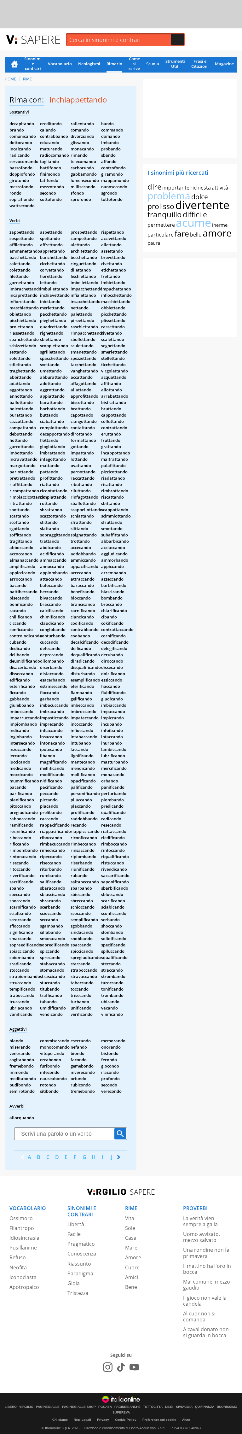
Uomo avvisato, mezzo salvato (201, 1237)
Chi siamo (60, 1419)
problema (168, 195)
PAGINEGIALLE (48, 1406)
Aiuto (186, 1419)
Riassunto (79, 1263)
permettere (161, 224)
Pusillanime (23, 1247)
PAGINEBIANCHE (127, 1406)
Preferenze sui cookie (159, 1419)
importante (175, 187)
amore (217, 232)
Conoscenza (81, 1253)
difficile (195, 214)
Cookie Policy (125, 1419)
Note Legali (82, 1419)
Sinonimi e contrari (33, 64)
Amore (133, 1257)
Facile (74, 1234)
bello (196, 234)
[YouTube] (134, 1367)
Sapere (40, 39)
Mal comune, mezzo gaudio (206, 1284)
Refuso (17, 1257)
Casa (130, 1237)
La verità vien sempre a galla (200, 1221)
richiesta (200, 187)
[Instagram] (107, 1367)
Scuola (152, 64)
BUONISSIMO (227, 1406)
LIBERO (11, 1406)
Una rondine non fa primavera (206, 1252)
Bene (131, 1287)
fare (182, 233)
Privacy (103, 1419)
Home (14, 65)
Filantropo (21, 1228)
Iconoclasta (23, 1277)
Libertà (75, 1224)
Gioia (73, 1283)
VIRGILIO (26, 1406)
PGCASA (105, 1406)
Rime (27, 79)
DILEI (169, 1406)
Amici (131, 1277)
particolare (160, 234)
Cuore (132, 1267)
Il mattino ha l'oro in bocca (207, 1268)
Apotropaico (24, 1287)
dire (154, 186)
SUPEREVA (121, 1412)
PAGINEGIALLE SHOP (79, 1406)
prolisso (160, 206)
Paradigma (80, 1273)
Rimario (114, 64)
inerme (220, 225)
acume (193, 222)
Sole (130, 1228)
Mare (131, 1247)
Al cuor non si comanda (199, 1316)
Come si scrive (134, 64)
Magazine (224, 64)
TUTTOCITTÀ (153, 1406)
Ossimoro (21, 1218)
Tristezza (77, 1293)
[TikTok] (121, 1367)
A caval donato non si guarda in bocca (206, 1332)
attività (220, 187)
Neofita (18, 1267)
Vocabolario (60, 64)
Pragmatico (81, 1243)
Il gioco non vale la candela (205, 1300)
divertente (202, 205)
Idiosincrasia (24, 1237)
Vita (129, 1218)
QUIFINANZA (204, 1406)
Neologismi (89, 64)
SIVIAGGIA (184, 1406)
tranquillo (164, 214)
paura (153, 243)
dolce (199, 196)
